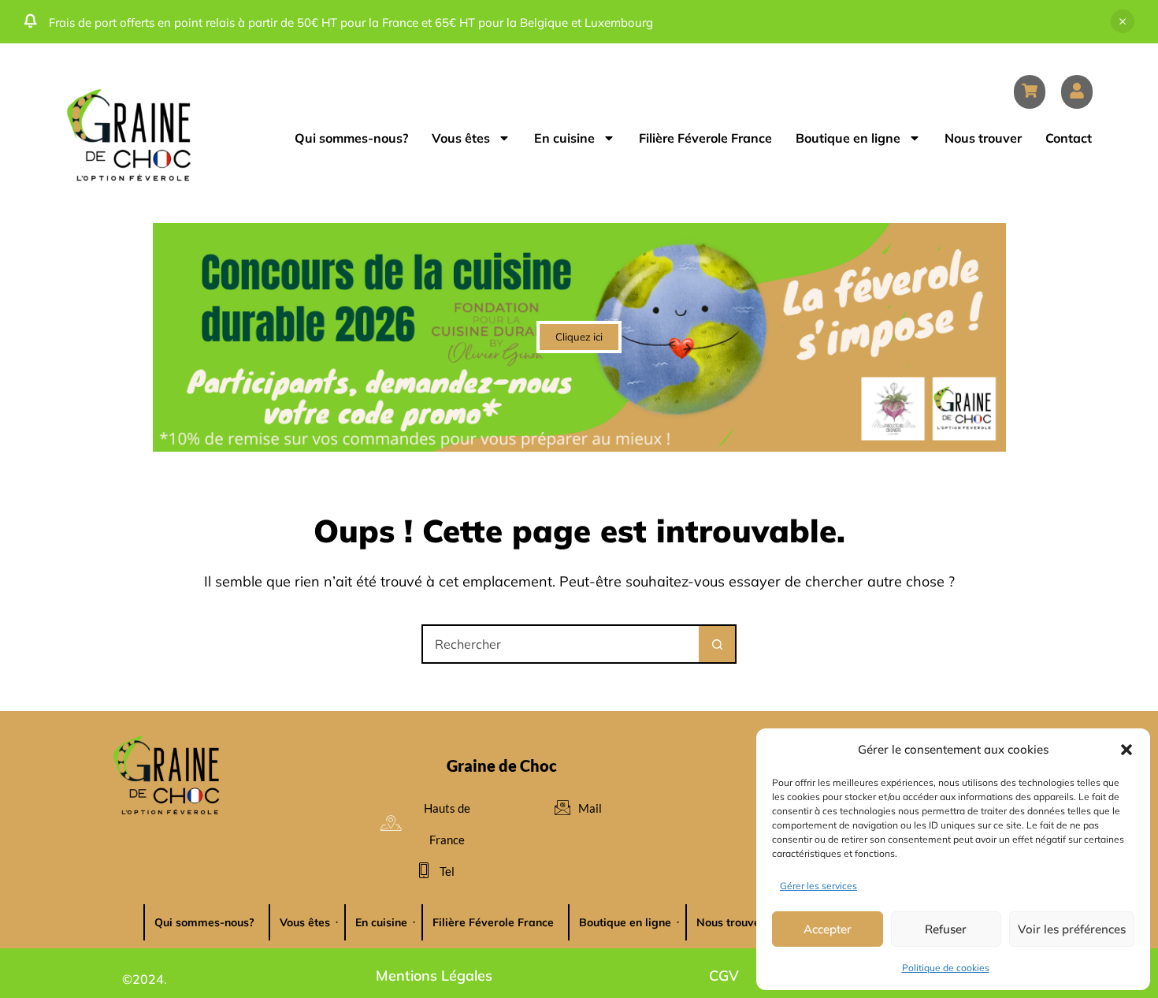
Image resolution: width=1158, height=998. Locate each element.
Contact (1068, 138)
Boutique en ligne (848, 138)
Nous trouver (983, 138)
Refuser (946, 929)
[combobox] (561, 644)
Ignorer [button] (1122, 21)
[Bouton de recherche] (717, 644)
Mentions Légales (434, 975)
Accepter (828, 929)
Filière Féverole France (705, 138)
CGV (724, 975)
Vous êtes (461, 138)
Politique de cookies (945, 968)
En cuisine (564, 138)
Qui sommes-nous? (351, 138)
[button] (1126, 750)
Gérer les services (818, 886)
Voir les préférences (1072, 929)
